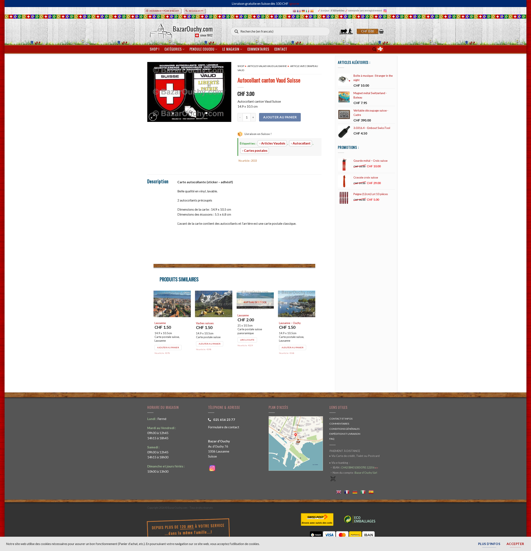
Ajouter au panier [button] (168, 358)
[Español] (312, 10)
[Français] (299, 10)
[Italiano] (308, 10)
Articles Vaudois (273, 143)
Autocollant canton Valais (252, 334)
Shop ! (155, 49)
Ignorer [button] (294, 3)
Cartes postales (255, 150)
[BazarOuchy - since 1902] (180, 29)
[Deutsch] (304, 10)
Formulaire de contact (223, 427)
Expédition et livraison (344, 433)
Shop (240, 66)
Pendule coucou (202, 49)
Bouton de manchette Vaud (171, 334)
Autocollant (302, 143)
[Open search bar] (374, 49)
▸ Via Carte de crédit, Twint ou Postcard (354, 456)
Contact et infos (340, 418)
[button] (370, 31)
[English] (295, 10)
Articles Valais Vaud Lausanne (267, 66)
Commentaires (258, 49)
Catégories (172, 49)
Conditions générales (344, 428)
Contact (280, 49)
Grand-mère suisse (207, 334)
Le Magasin (230, 49)
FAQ (331, 438)
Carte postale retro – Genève (291, 335)
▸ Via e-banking (339, 462)
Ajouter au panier (280, 117)
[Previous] (154, 334)
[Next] (315, 334)
